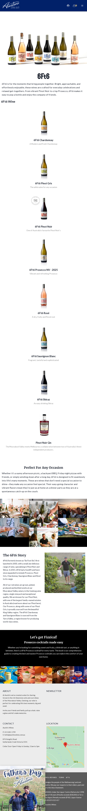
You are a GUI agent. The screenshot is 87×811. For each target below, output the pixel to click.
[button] (42, 769)
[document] (43, 405)
